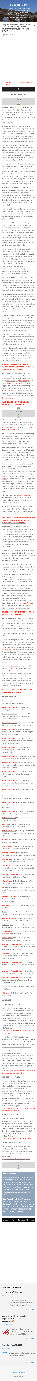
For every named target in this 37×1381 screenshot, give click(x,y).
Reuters (4, 840)
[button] (34, 25)
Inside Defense (7, 938)
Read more (30, 1310)
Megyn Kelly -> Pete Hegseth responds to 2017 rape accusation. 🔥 (14, 1318)
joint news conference (9, 650)
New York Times (8, 918)
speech (4, 479)
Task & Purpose (7, 925)
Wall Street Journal (9, 818)
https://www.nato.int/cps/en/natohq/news (16, 1159)
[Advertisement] (18, 56)
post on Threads (27, 603)
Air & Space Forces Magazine (12, 875)
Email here (21, 383)
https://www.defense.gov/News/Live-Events (16, 1047)
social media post (24, 495)
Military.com (6, 953)
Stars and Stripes (8, 866)
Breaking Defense (8, 853)
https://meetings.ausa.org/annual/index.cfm (16, 1138)
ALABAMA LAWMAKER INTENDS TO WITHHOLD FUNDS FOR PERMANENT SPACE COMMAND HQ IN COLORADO (18, 367)
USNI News (6, 905)
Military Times (7, 881)
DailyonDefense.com (8, 391)
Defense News (7, 846)
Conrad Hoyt (12, 383)
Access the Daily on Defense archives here (18, 1220)
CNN (3, 824)
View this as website (26, 82)
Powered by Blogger (18, 1372)
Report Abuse (18, 1376)
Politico (4, 912)
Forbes (4, 986)
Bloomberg (6, 859)
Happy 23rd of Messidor (12, 1292)
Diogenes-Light (18, 4)
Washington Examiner (9, 701)
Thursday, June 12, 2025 (12, 1345)
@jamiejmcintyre (23, 381)
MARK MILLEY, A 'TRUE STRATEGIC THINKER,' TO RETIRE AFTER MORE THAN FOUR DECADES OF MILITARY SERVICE (18, 520)
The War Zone (7, 931)
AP (3, 887)
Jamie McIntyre (11, 381)
